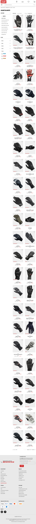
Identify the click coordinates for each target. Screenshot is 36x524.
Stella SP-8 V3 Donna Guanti (30, 318)
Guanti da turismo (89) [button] (4, 23)
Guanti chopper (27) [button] (4, 21)
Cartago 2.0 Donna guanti (30, 300)
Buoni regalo (2, 478)
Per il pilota (20, 478)
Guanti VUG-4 (18, 246)
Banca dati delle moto (4, 475)
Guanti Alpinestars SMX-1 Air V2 (18, 29)
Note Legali (20, 487)
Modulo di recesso (21, 493)
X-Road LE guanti (30, 264)
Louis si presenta (3, 487)
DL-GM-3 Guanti (18, 264)
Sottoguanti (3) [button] (3, 34)
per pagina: (18, 13)
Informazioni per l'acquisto (4, 490)
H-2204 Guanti (18, 409)
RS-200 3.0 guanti (30, 29)
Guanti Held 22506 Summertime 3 (30, 246)
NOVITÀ (4, 53)
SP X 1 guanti (30, 228)
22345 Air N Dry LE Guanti (18, 391)
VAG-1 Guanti (18, 300)
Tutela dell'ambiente (21, 496)
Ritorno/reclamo (3, 481)
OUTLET (4, 58)
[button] (34, 5)
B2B (1, 472)
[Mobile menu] (2, 4)
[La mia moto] (23, 2)
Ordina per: (26, 13)
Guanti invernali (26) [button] (4, 27)
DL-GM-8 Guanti (30, 445)
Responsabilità (3, 493)
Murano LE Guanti (18, 336)
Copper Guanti (18, 210)
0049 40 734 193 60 (8, 462)
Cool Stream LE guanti (18, 445)
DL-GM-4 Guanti (30, 391)
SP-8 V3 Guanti (18, 427)
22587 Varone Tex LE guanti (30, 210)
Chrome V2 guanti (30, 409)
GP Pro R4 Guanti (18, 318)
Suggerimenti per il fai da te (23, 472)
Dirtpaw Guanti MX (30, 336)
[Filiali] (17, 2)
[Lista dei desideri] (28, 2)
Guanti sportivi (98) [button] (4, 30)
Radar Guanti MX (30, 427)
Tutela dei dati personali (22, 490)
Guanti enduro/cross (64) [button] (5, 25)
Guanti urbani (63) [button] (4, 32)
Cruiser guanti (30, 373)
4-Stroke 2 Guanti (18, 282)
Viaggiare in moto (21, 475)
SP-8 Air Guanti (18, 373)
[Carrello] (34, 2)
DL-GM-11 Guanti (18, 228)
